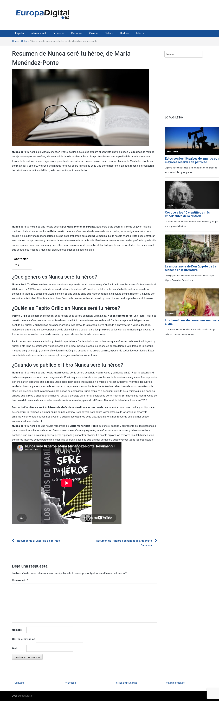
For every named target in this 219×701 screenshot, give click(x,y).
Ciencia (93, 33)
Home (15, 41)
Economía (58, 33)
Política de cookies (175, 682)
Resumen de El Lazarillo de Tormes (38, 540)
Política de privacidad (126, 682)
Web (14, 648)
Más (138, 33)
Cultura (109, 33)
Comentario (20, 580)
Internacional (38, 33)
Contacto (19, 682)
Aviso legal (70, 682)
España (19, 33)
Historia (124, 33)
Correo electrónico (23, 639)
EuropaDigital (25, 695)
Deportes (76, 33)
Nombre (17, 629)
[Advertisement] (141, 14)
